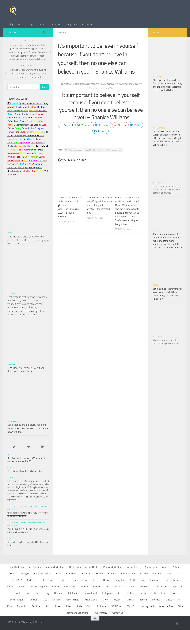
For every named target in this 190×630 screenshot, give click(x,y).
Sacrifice (42, 160)
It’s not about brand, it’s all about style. (25, 471)
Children (31, 580)
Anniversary (151, 567)
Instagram (36, 142)
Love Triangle (16, 599)
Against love (133, 567)
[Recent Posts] (14, 447)
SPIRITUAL (12, 167)
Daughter (119, 580)
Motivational (159, 128)
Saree (10, 468)
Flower (55, 586)
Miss (19, 149)
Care (169, 573)
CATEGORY (16, 580)
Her (20, 139)
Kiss (119, 593)
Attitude (11, 107)
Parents (130, 599)
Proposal (156, 599)
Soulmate (101, 606)
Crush (85, 580)
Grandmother (160, 586)
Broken (99, 573)
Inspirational (91, 593)
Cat (178, 573)
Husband (37, 139)
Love (9, 455)
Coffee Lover (47, 580)
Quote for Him (173, 599)
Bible (58, 573)
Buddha (144, 573)
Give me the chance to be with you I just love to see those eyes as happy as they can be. (28, 240)
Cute (95, 580)
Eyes (9, 233)
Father (22, 586)
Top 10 (130, 606)
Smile (79, 606)
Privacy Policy (100, 612)
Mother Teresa (72, 599)
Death (132, 580)
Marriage (11, 149)
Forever (11, 364)
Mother (56, 599)
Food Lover (69, 586)
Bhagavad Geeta (42, 573)
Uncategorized (147, 606)
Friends (96, 586)
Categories (70, 24)
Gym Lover (177, 586)
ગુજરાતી (15, 103)
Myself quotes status (114, 150)
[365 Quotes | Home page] (13, 10)
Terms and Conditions (77, 612)
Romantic (22, 606)
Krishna (130, 593)
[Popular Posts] (28, 447)
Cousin (74, 580)
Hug (30, 139)
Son (89, 606)
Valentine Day (28, 171)
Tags (30, 24)
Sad (47, 606)
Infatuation (73, 593)
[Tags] (42, 447)
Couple (61, 580)
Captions (41, 24)
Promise (11, 157)
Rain (155, 231)
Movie (106, 599)
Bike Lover (71, 573)
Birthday (43, 110)
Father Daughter (39, 586)
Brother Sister (128, 573)
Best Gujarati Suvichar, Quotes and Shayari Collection (95, 567)
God (132, 586)
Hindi (36, 593)
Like (163, 593)
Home (21, 24)
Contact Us (55, 24)
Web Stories (88, 24)
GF (107, 586)
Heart (17, 593)
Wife (180, 606)
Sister (68, 606)
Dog (143, 580)
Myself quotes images (73, 150)
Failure (176, 580)
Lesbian (143, 593)
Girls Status (119, 586)
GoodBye (144, 586)
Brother (112, 573)
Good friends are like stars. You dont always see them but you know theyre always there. (27, 428)
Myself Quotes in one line (94, 150)
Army (165, 567)
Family (18, 128)
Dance (155, 285)
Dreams (154, 580)
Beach (19, 107)
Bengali (10, 478)
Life (154, 593)
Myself (62, 32)
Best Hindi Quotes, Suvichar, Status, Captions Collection (36, 567)
